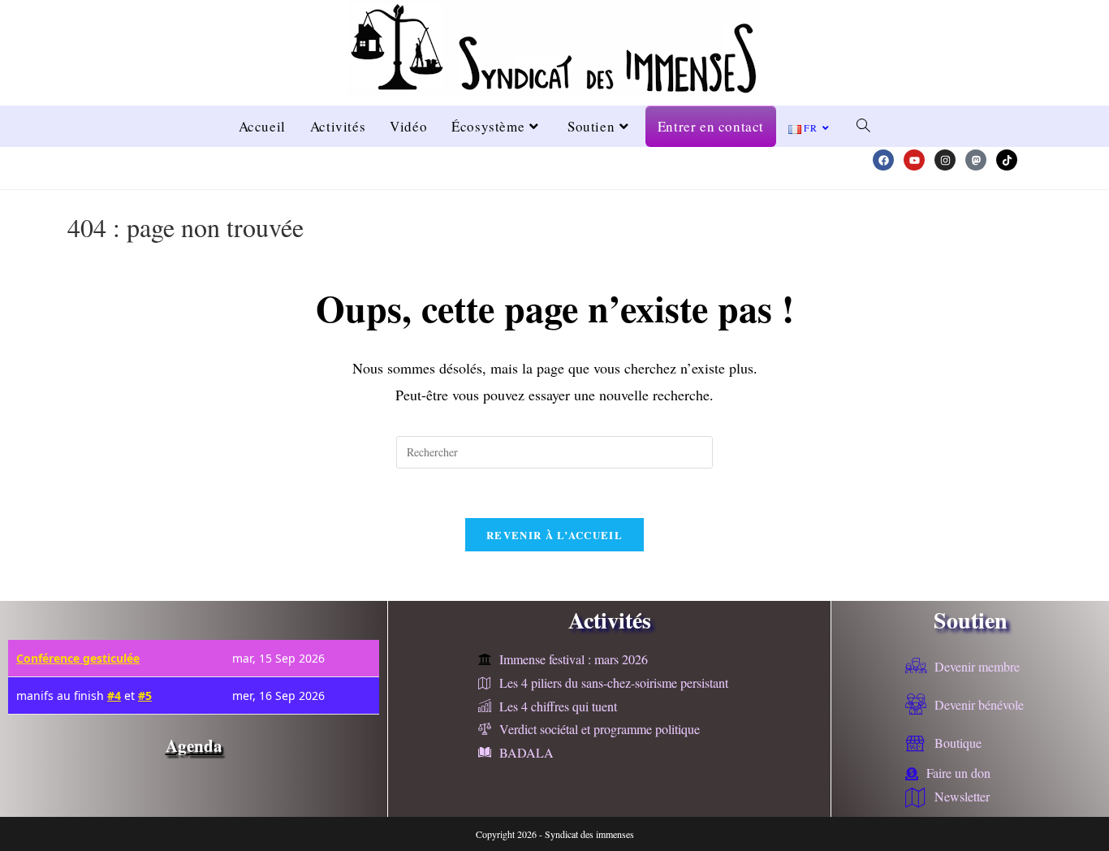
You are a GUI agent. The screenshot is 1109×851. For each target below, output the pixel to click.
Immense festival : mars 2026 (573, 658)
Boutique (958, 742)
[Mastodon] (975, 160)
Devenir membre (977, 666)
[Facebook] (883, 160)
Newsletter (962, 796)
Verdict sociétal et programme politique (599, 728)
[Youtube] (914, 160)
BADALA (526, 752)
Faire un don (958, 772)
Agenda (194, 745)
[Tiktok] (1006, 160)
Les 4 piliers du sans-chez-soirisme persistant (613, 682)
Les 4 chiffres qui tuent (558, 706)
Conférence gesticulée (78, 658)
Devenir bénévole (979, 704)
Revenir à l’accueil (554, 534)
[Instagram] (945, 160)
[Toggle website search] (863, 126)
